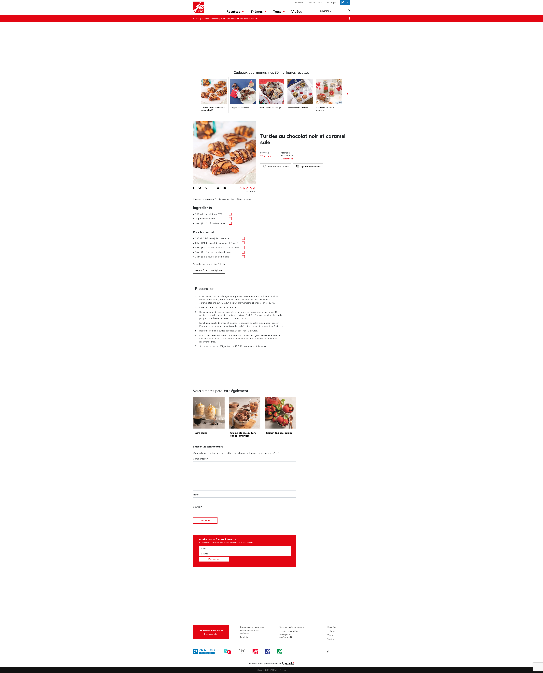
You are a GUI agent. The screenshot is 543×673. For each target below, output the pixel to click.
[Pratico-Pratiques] (205, 651)
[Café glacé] (209, 413)
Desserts (215, 19)
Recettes (233, 12)
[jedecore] (268, 651)
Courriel (197, 506)
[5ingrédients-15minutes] (228, 651)
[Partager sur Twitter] (199, 188)
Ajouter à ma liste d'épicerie (209, 270)
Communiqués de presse (291, 627)
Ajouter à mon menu (311, 166)
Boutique (331, 2)
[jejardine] (280, 651)
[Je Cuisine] (205, 7)
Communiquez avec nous (252, 627)
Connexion (298, 2)
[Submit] (348, 11)
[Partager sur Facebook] (193, 188)
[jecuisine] (255, 651)
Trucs (277, 12)
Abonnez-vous (315, 2)
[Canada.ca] (288, 663)
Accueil (196, 19)
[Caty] (242, 651)
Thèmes (257, 12)
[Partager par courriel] (225, 188)
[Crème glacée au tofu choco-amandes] (244, 413)
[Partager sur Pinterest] (206, 188)
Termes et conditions (289, 631)
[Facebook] (349, 18)
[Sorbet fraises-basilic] (280, 413)
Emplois (244, 637)
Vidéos (296, 11)
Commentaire (200, 458)
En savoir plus (211, 632)
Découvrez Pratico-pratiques (249, 631)
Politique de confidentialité (286, 635)
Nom (196, 494)
